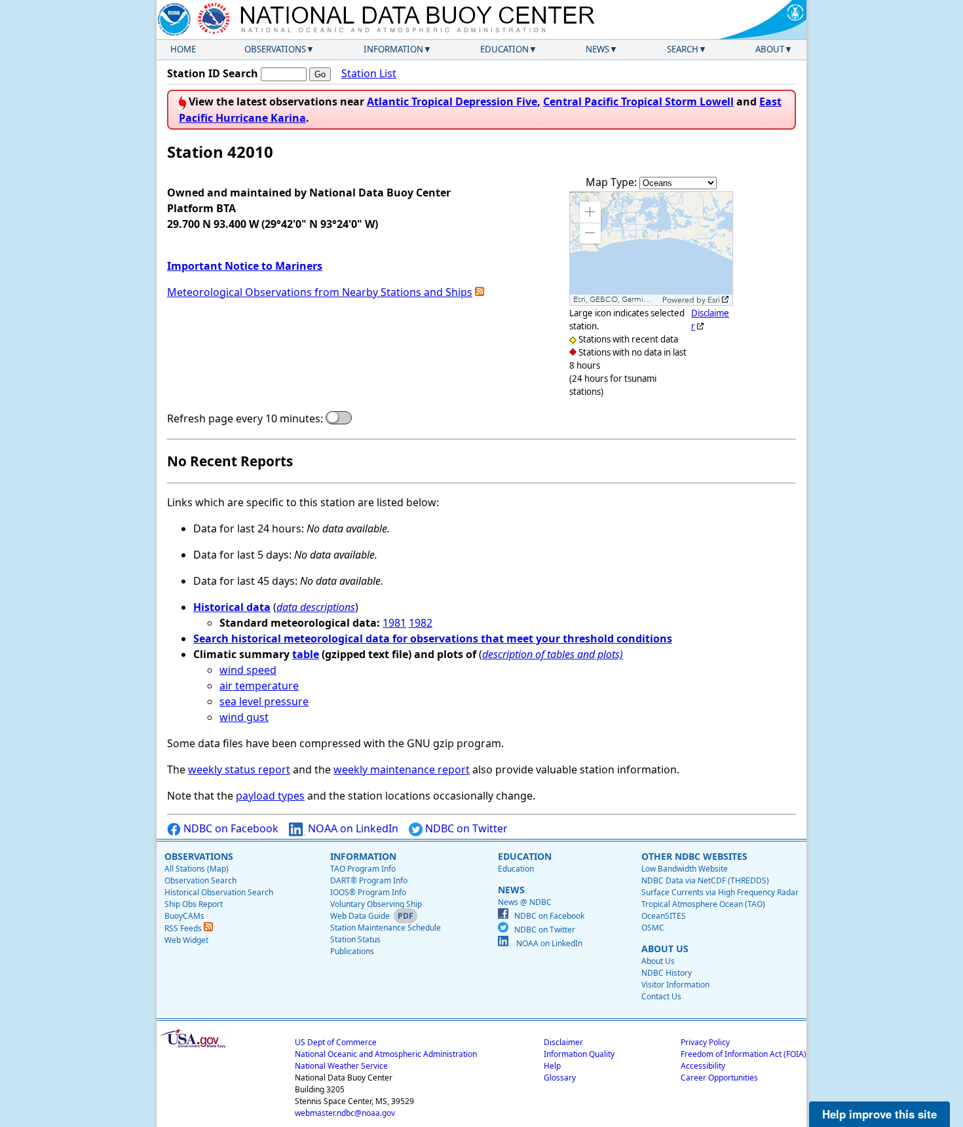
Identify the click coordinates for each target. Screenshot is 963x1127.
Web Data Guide (360, 915)
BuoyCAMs (184, 915)
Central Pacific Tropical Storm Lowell (638, 101)
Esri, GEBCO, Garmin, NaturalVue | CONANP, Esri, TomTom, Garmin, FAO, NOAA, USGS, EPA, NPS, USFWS (616, 300)
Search (682, 49)
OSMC (652, 927)
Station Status (355, 939)
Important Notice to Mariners (244, 266)
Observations (275, 49)
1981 (394, 623)
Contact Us (661, 996)
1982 (420, 623)
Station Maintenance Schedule (385, 927)
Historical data (232, 607)
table (305, 654)
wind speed (247, 670)
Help (552, 1065)
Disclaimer (563, 1042)
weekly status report (239, 769)
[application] (651, 248)
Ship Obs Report (193, 904)
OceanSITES (663, 915)
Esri (714, 300)
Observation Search (200, 880)
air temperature (259, 685)
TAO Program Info (363, 868)
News (597, 49)
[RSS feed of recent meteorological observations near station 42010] (479, 292)
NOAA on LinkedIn (351, 828)
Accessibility (703, 1065)
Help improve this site (879, 1114)
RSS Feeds (184, 928)
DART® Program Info (368, 880)
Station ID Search (212, 73)
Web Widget (186, 940)
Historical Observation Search (218, 892)
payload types (270, 795)
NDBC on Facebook (229, 828)
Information (393, 49)
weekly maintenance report (401, 769)
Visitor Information (675, 984)
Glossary (560, 1077)
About (769, 49)
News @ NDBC (525, 902)
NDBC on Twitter (465, 828)
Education (504, 49)
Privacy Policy (705, 1042)
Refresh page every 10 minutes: (245, 418)
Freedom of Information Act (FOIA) (743, 1054)
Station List (368, 73)
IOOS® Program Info (368, 892)
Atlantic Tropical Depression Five (452, 101)
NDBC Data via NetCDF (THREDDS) (705, 880)
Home (183, 49)
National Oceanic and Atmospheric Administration (386, 1054)
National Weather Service (341, 1065)
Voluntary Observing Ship (376, 904)
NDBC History (666, 972)
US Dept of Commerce (336, 1042)
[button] (590, 212)
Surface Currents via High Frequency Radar (720, 892)
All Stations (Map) (196, 868)
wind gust (244, 717)
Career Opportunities (719, 1077)
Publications (352, 951)
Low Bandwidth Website (684, 868)
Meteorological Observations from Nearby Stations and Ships (319, 292)
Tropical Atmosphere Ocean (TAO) (703, 904)
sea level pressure (264, 701)
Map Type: (612, 182)
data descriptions (315, 607)
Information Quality (579, 1054)
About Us (658, 961)
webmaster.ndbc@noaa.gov (345, 1112)
